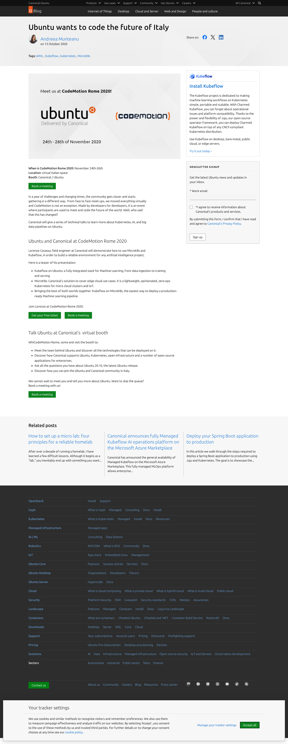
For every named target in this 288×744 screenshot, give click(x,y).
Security (34, 600)
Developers (118, 572)
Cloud (32, 590)
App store (94, 554)
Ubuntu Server (38, 582)
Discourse (157, 636)
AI (89, 654)
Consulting (132, 510)
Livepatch (130, 600)
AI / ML (33, 536)
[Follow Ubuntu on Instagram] (219, 685)
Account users (125, 636)
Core (128, 626)
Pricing (143, 636)
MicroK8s (84, 56)
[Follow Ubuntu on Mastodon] (189, 685)
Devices (162, 644)
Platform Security (99, 600)
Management (140, 554)
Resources (163, 518)
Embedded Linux (116, 554)
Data (97, 654)
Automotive (96, 662)
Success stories (113, 564)
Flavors (134, 572)
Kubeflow (51, 56)
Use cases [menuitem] (110, 3)
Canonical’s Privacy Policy (224, 223)
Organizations (97, 572)
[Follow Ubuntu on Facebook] (199, 685)
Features (94, 564)
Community (131, 546)
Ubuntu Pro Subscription (104, 644)
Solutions (34, 654)
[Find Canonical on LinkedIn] (209, 685)
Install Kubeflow (206, 86)
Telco (146, 662)
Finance (158, 662)
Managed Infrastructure (140, 654)
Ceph (32, 510)
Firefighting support (181, 636)
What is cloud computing (104, 590)
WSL (118, 626)
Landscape (35, 608)
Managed (115, 510)
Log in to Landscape (171, 608)
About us (94, 684)
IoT (30, 554)
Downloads (36, 626)
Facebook (204, 37)
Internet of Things (100, 11)
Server (107, 626)
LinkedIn (221, 37)
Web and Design (175, 11)
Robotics (34, 546)
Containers (35, 618)
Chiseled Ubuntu (129, 618)
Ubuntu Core (37, 564)
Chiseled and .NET (156, 618)
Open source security (174, 654)
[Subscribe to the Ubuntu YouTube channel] (228, 685)
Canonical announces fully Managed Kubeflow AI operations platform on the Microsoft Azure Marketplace (143, 441)
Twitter (213, 37)
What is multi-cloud (200, 590)
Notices (185, 600)
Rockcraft (212, 618)
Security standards (153, 600)
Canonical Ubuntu (38, 3)
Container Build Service (187, 618)
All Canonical (243, 3)
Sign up (197, 237)
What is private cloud (139, 590)
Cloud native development (232, 654)
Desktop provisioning (138, 644)
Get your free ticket (45, 315)
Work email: (200, 190)
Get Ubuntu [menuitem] (167, 3)
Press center (169, 684)
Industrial (113, 662)
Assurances (201, 600)
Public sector (131, 662)
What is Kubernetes (101, 518)
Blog (138, 684)
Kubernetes (36, 518)
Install (92, 500)
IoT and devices (201, 654)
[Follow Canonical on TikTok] (238, 685)
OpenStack (36, 500)
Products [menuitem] (91, 3)
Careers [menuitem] (186, 3)
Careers (127, 684)
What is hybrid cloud (170, 590)
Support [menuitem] (127, 3)
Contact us (39, 685)
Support (105, 500)
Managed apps (98, 528)
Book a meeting (42, 186)
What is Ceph (96, 510)
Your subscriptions (100, 636)
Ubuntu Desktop (39, 572)
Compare (125, 608)
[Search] (259, 3)
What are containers (101, 618)
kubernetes (68, 56)
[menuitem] (245, 3)
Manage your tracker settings (216, 725)
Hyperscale (95, 582)
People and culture (205, 11)
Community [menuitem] (146, 3)
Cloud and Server (146, 11)
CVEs (172, 600)
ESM (118, 600)
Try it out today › (201, 151)
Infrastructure (112, 654)
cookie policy (74, 732)
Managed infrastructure (44, 528)
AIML (39, 56)
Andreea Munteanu (59, 38)
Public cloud (225, 590)
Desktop (123, 11)
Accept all (249, 725)
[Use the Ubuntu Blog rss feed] (247, 685)
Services (132, 564)
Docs (146, 510)
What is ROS (112, 546)
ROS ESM (94, 546)
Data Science (114, 536)
